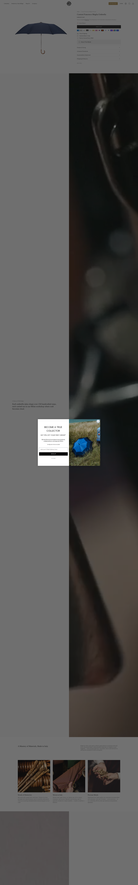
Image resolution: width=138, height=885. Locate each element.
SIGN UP (53, 454)
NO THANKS (53, 458)
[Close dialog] (98, 421)
